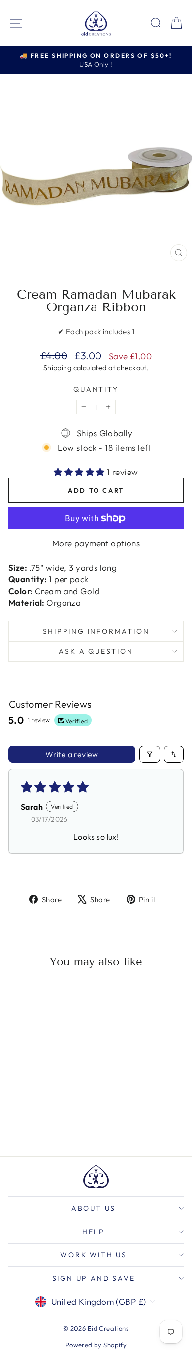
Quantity (95, 389)
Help (93, 1231)
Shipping (57, 367)
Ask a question (96, 651)
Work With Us (93, 1255)
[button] (80, 472)
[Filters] (149, 754)
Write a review (71, 754)
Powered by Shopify (96, 1345)
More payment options (96, 543)
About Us (93, 1208)
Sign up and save (93, 1278)
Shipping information (96, 631)
